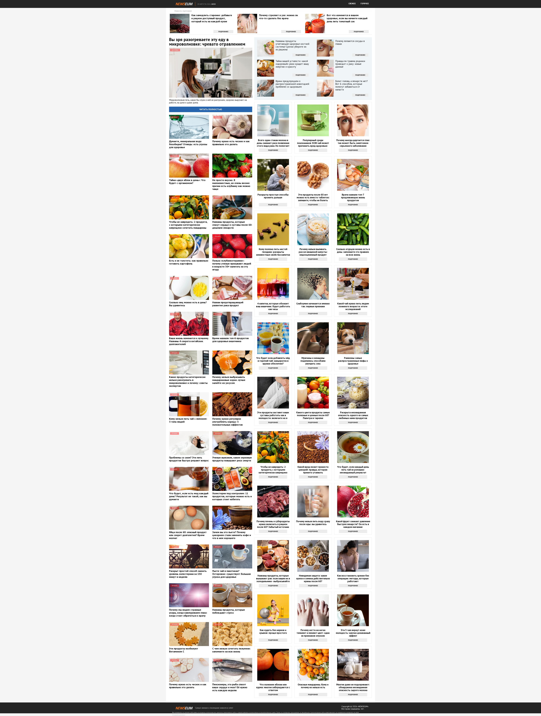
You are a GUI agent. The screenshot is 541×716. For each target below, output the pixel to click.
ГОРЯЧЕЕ (365, 3)
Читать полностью (210, 109)
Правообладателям (178, 715)
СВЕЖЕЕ (352, 3)
